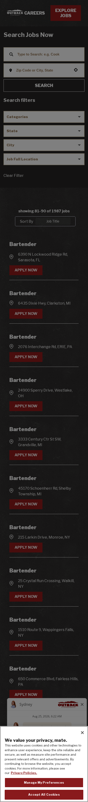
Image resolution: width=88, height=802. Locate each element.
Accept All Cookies (44, 794)
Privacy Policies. (24, 773)
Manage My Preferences (44, 782)
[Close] (82, 732)
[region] (44, 764)
